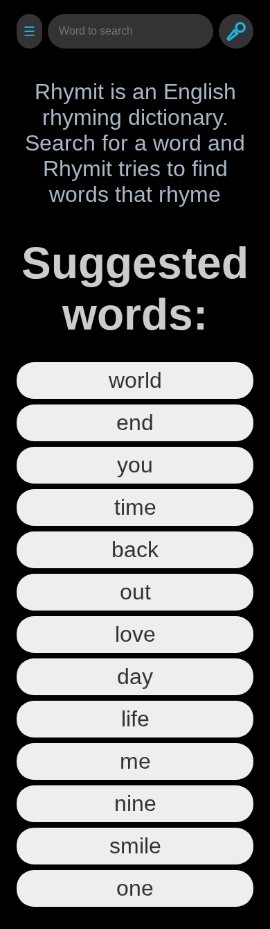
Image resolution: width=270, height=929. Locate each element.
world (135, 380)
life (135, 718)
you (135, 464)
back (135, 549)
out (135, 591)
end (135, 422)
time (135, 507)
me (135, 761)
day (135, 676)
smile (135, 845)
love (135, 634)
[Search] (236, 31)
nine (135, 803)
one (135, 888)
